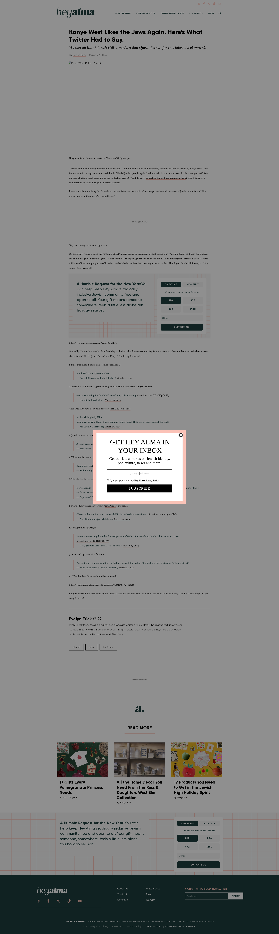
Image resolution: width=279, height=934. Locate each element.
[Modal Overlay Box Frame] (139, 467)
